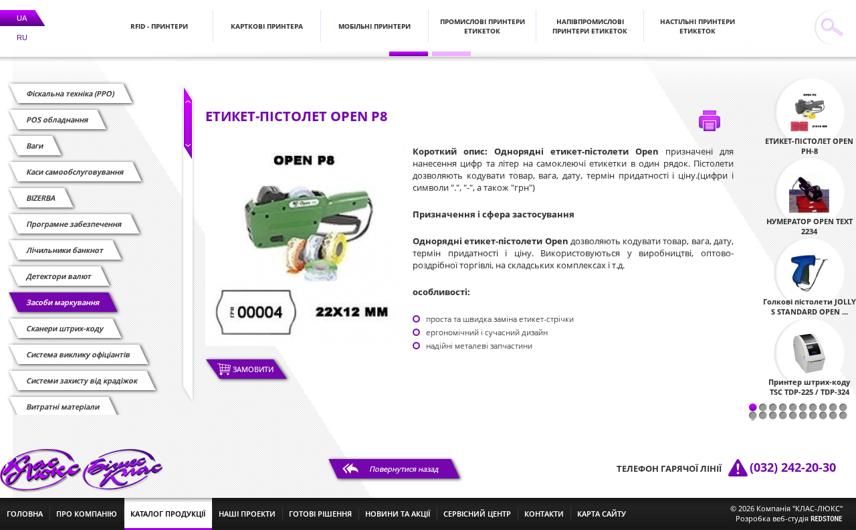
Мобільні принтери (374, 26)
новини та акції (397, 514)
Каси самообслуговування (75, 172)
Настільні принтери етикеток (697, 26)
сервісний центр (477, 514)
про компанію (86, 514)
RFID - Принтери (159, 26)
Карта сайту (601, 514)
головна (25, 514)
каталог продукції (167, 514)
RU (22, 37)
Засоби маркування (63, 302)
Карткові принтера (267, 26)
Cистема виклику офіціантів (78, 354)
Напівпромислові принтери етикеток (589, 26)
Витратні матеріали (63, 407)
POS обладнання (57, 119)
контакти (544, 514)
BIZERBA (41, 198)
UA (22, 18)
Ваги (35, 146)
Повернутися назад (404, 469)
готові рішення (320, 514)
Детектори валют (59, 276)
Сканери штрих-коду (65, 328)
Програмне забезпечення (74, 224)
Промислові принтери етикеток (482, 26)
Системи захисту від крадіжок (82, 380)
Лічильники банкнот (65, 250)
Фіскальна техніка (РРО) (70, 93)
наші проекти (247, 514)
